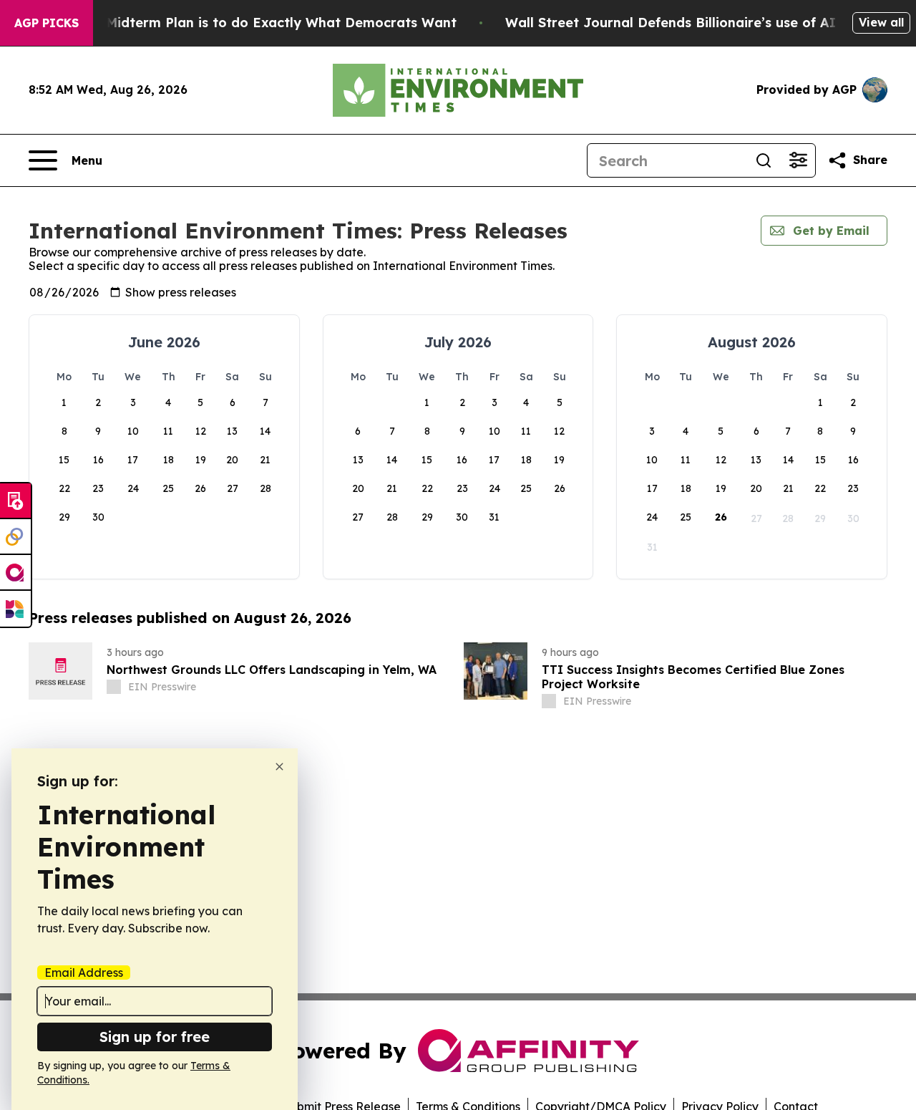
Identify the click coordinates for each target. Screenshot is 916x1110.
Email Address (83, 972)
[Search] (763, 160)
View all (881, 22)
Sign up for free (154, 1037)
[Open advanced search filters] (798, 160)
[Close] (279, 766)
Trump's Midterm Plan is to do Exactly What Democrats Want (253, 22)
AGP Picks (46, 23)
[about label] (114, 687)
